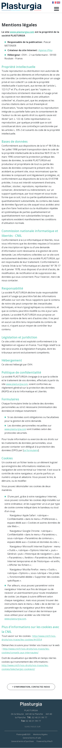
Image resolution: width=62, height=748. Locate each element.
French (54, 2)
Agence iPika (45, 50)
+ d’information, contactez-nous (31, 686)
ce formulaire (31, 450)
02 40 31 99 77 (39, 717)
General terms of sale (32, 738)
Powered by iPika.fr (45, 741)
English (58, 2)
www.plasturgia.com (22, 32)
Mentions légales (40, 734)
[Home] (21, 6)
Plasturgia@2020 (23, 734)
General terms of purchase (22, 741)
